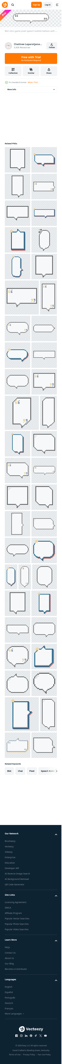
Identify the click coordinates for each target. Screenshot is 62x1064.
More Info (11, 89)
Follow (52, 47)
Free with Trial (31, 58)
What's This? (33, 82)
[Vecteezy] (5, 5)
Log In (48, 4)
